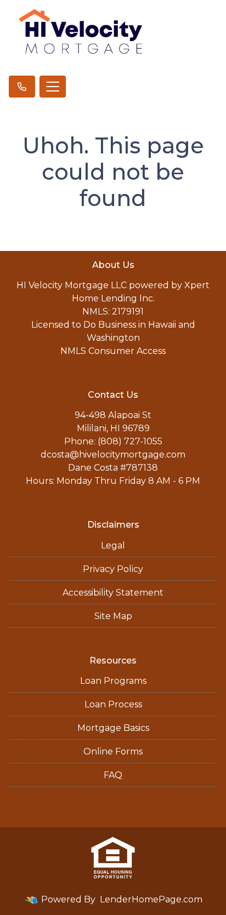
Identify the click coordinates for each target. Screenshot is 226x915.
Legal (113, 545)
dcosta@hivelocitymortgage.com (113, 454)
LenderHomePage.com (151, 899)
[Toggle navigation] (52, 87)
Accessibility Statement (113, 592)
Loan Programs (113, 681)
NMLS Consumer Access (113, 351)
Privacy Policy (113, 569)
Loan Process (113, 704)
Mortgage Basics (113, 728)
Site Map (113, 616)
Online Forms (113, 751)
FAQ (113, 775)
